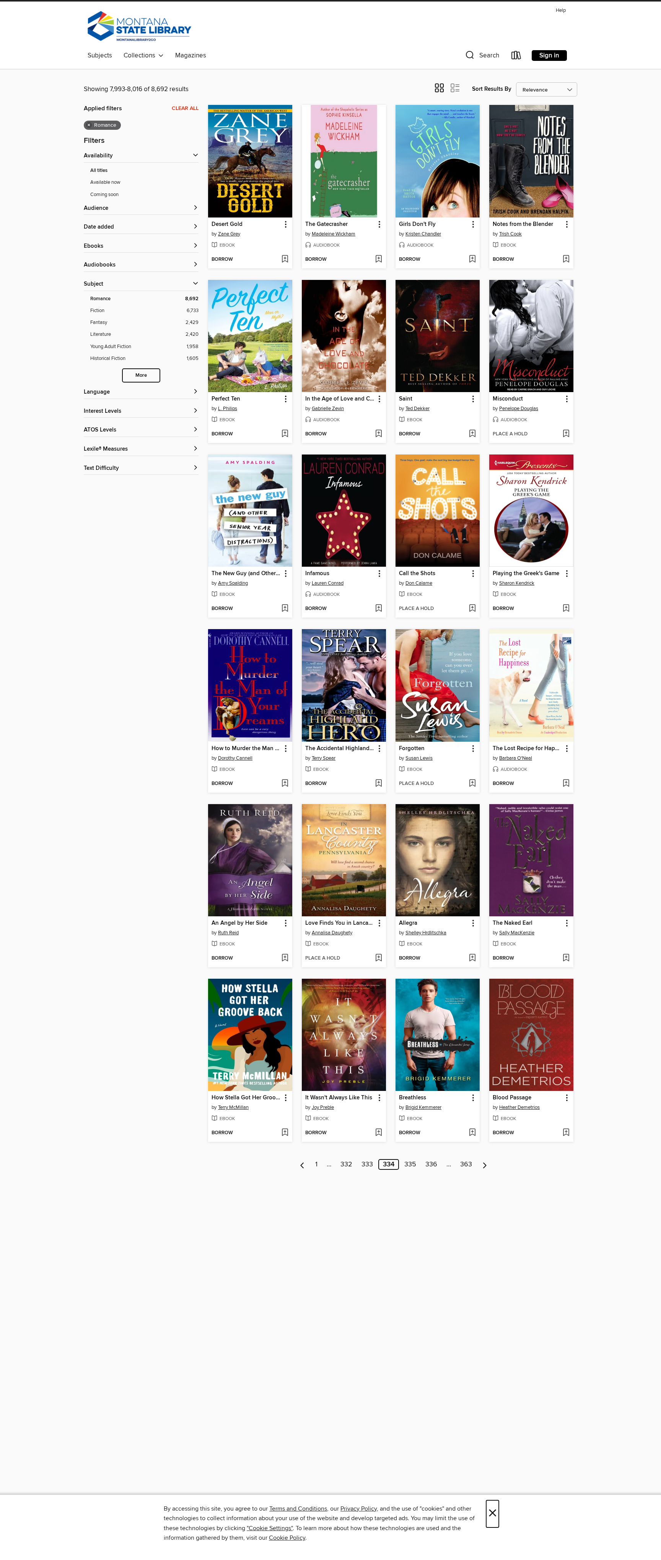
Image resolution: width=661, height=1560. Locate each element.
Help (561, 10)
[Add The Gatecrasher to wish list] (378, 260)
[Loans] (516, 56)
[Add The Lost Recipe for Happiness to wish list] (566, 784)
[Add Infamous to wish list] (378, 609)
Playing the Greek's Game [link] (526, 573)
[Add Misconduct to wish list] (566, 434)
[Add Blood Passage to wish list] (566, 1133)
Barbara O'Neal (515, 758)
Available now (105, 182)
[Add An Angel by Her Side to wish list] (285, 958)
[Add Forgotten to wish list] (472, 784)
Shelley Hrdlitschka (425, 933)
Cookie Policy (287, 1538)
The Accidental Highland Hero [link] (340, 748)
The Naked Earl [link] (512, 923)
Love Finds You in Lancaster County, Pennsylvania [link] (340, 923)
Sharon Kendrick (516, 583)
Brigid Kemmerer (423, 1107)
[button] (481, 56)
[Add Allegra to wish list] (472, 958)
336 (431, 1164)
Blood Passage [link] (512, 1097)
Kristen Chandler (423, 234)
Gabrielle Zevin (328, 409)
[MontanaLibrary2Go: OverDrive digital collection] (139, 26)
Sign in (549, 55)
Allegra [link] (408, 923)
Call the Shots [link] (417, 573)
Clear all (185, 108)
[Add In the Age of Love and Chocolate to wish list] (378, 434)
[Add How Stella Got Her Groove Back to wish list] (285, 1133)
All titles (98, 170)
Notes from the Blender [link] (523, 224)
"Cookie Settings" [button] (270, 1528)
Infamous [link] (317, 573)
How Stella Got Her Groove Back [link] (247, 1097)
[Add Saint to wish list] (472, 434)
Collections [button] (141, 55)
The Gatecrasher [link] (326, 224)
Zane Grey (229, 234)
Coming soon (104, 194)
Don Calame (418, 583)
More (141, 375)
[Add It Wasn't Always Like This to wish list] (378, 1133)
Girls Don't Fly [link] (417, 224)
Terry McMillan (233, 1107)
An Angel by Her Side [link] (239, 923)
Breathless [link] (412, 1097)
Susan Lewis (419, 758)
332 (346, 1164)
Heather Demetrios (519, 1107)
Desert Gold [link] (227, 224)
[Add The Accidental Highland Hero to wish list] (378, 784)
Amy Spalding (233, 583)
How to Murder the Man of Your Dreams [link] (247, 748)
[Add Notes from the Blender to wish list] (566, 260)
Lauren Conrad (328, 583)
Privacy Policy (358, 1509)
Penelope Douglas (518, 409)
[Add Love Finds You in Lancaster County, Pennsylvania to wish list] (378, 958)
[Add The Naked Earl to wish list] (566, 958)
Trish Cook (510, 234)
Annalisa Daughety (332, 933)
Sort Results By (491, 89)
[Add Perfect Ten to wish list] (285, 434)
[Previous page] (302, 1164)
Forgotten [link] (412, 748)
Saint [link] (405, 399)
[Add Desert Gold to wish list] (285, 260)
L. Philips (227, 409)
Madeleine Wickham (333, 234)
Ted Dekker (417, 409)
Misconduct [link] (508, 399)
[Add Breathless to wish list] (472, 1133)
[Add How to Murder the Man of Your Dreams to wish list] (285, 784)
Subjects (100, 55)
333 (367, 1164)
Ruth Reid (228, 933)
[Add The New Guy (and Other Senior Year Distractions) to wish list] (285, 609)
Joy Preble (323, 1107)
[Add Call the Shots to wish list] (472, 609)
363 (466, 1164)
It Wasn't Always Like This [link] (338, 1097)
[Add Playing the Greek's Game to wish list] (566, 609)
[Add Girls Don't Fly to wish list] (472, 260)
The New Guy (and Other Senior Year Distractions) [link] (247, 573)
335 (410, 1164)
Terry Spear (323, 758)
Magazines (190, 55)
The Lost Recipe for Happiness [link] (528, 748)
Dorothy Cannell (235, 758)
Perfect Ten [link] (226, 399)
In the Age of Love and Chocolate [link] (340, 399)
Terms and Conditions (298, 1509)
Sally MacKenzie (516, 933)
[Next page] (484, 1164)
